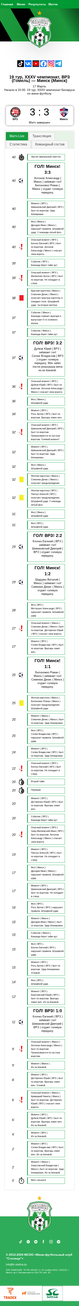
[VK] (28, 66)
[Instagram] (51, 66)
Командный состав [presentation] (50, 144)
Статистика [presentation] (18, 144)
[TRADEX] (10, 1293)
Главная (7, 4)
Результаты (37, 4)
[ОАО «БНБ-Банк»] (31, 1293)
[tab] (17, 136)
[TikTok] (20, 66)
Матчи (53, 4)
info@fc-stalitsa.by (16, 1264)
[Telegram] (58, 66)
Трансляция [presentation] (41, 136)
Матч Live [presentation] (16, 136)
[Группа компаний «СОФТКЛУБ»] (52, 1293)
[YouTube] (35, 66)
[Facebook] (43, 66)
